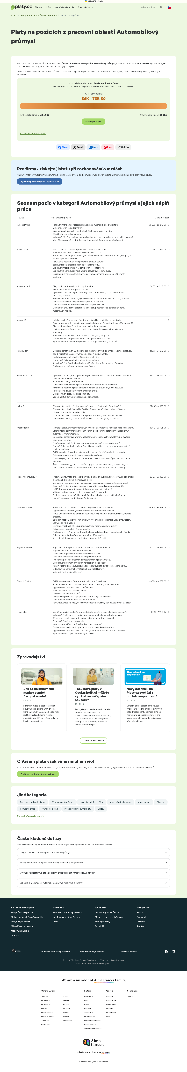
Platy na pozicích (43, 7)
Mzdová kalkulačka (20, 931)
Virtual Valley (111, 1012)
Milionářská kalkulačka (22, 926)
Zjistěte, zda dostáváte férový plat (37, 774)
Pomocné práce (27, 809)
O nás (56, 921)
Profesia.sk (45, 1000)
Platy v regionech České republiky (27, 917)
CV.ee (86, 1004)
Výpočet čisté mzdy (64, 7)
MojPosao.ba (111, 1000)
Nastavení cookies (128, 951)
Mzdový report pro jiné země (109, 917)
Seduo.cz (66, 1004)
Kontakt (141, 912)
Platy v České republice (22, 912)
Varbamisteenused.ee (93, 1028)
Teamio (66, 1000)
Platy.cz (66, 1012)
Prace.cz (44, 1008)
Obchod (160, 802)
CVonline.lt (88, 996)
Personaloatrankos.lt (92, 1020)
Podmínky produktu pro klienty (67, 912)
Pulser (108, 1016)
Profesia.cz (46, 1004)
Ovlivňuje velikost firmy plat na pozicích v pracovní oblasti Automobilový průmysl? (57, 873)
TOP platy (15, 935)
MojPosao (109, 996)
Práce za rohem (47, 1016)
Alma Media (98, 963)
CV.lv (86, 1000)
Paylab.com (67, 1020)
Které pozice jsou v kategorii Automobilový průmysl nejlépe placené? (51, 862)
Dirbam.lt (87, 1008)
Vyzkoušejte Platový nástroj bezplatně (39, 181)
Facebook (142, 917)
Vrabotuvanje (111, 1004)
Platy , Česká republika (39, 15)
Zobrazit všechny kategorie (30, 816)
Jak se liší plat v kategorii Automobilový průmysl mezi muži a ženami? (51, 883)
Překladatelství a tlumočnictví (77, 809)
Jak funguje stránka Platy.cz (66, 917)
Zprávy (140, 926)
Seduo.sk (66, 1008)
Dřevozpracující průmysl (63, 802)
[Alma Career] (93, 1042)
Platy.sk (66, 1016)
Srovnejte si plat (93, 121)
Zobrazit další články (93, 740)
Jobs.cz (44, 996)
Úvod (13, 15)
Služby (101, 809)
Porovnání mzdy (85, 7)
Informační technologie (120, 802)
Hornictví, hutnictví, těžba (91, 802)
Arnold (65, 996)
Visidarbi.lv (88, 1012)
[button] (170, 7)
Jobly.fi (130, 996)
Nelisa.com (45, 1024)
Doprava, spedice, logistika (32, 802)
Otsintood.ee (89, 1016)
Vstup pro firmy (148, 7)
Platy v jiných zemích (20, 921)
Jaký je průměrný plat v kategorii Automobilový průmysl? (45, 852)
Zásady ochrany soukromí (92, 951)
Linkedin (141, 921)
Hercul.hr (109, 1008)
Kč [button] (161, 7)
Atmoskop (45, 1020)
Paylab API (100, 926)
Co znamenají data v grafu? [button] (33, 133)
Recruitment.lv (90, 1024)
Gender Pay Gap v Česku (107, 912)
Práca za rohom (47, 1012)
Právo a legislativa (50, 809)
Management (144, 802)
